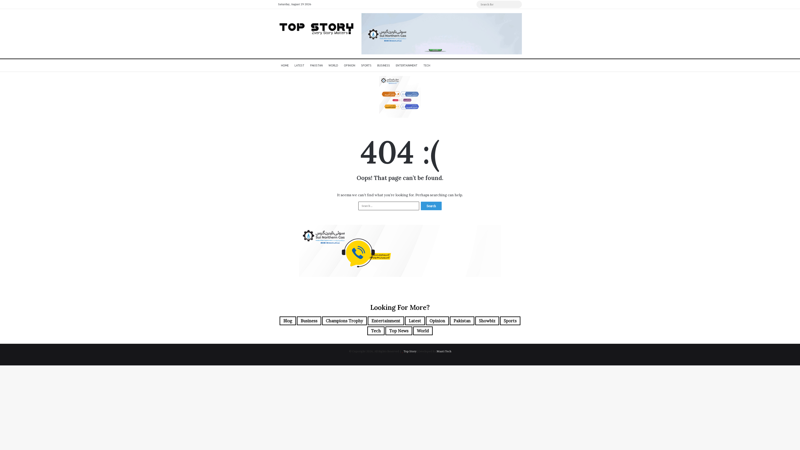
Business (383, 65)
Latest (299, 65)
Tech (426, 65)
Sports (366, 65)
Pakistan (316, 65)
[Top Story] (316, 27)
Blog (287, 320)
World (333, 65)
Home (285, 65)
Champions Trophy (344, 320)
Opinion (349, 65)
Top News (399, 330)
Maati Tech (444, 351)
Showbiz (487, 320)
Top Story (410, 351)
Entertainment (407, 65)
